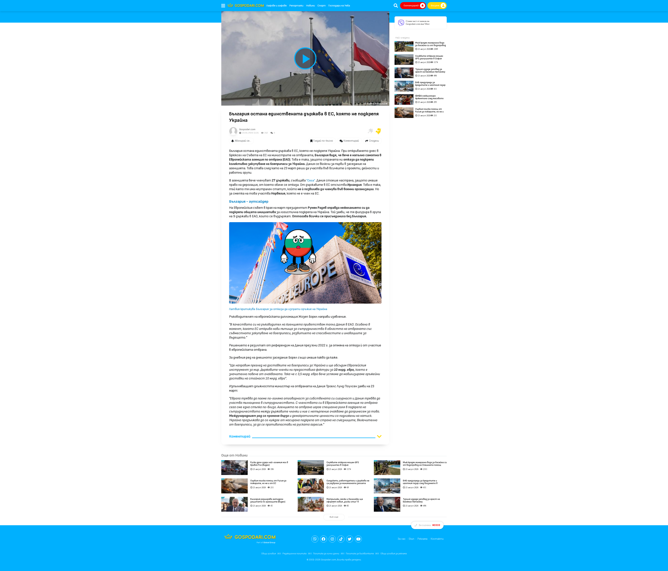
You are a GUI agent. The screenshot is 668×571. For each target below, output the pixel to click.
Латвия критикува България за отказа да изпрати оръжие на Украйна (278, 309)
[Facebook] (323, 539)
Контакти (437, 539)
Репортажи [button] (296, 5)
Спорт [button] (321, 5)
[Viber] (314, 539)
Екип (411, 539)
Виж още (334, 517)
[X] (349, 539)
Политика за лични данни (326, 553)
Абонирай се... (243, 140)
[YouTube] (358, 539)
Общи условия (268, 553)
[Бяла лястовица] (370, 131)
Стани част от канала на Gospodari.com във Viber (418, 22)
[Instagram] (332, 539)
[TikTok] (340, 539)
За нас (401, 539)
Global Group (269, 542)
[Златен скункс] (378, 131)
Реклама (422, 539)
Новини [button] (310, 5)
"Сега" (310, 180)
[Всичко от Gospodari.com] (233, 131)
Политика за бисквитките (360, 553)
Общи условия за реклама (393, 553)
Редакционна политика (295, 553)
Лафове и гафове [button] (276, 5)
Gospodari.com (247, 129)
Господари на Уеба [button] (339, 5)
